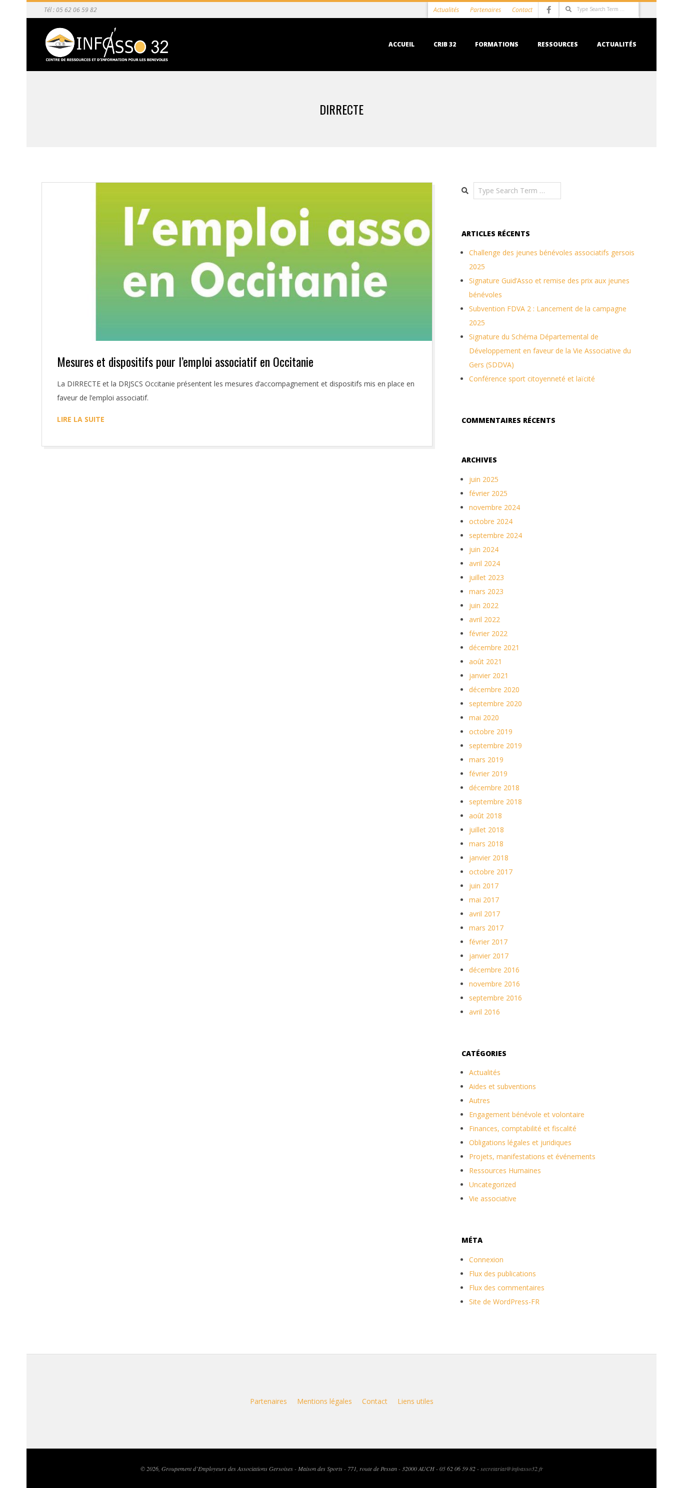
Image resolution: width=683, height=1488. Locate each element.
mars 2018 (486, 843)
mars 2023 (486, 591)
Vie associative (492, 1198)
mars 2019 (486, 759)
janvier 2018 (488, 857)
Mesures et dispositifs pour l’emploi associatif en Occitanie (185, 361)
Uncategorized (492, 1184)
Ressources (558, 44)
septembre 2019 (495, 745)
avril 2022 (484, 619)
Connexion (486, 1259)
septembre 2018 (495, 801)
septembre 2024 (495, 535)
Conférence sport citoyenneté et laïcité (532, 378)
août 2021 (485, 661)
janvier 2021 (488, 675)
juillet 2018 (486, 829)
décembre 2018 (494, 787)
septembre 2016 (495, 998)
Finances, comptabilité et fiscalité (522, 1128)
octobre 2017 (490, 871)
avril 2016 (484, 1012)
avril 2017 (484, 913)
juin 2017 (483, 885)
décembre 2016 (494, 969)
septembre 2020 (495, 703)
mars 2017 (486, 927)
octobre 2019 (490, 731)
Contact (522, 10)
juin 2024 (483, 549)
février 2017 (488, 941)
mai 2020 (484, 717)
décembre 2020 (494, 689)
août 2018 (485, 815)
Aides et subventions (502, 1086)
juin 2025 (483, 479)
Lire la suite (80, 419)
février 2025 (488, 493)
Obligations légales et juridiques (520, 1142)
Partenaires (485, 10)
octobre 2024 (490, 521)
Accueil (401, 44)
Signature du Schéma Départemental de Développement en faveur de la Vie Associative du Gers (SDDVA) (550, 350)
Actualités (446, 10)
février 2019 (488, 773)
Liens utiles (416, 1401)
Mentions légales (324, 1401)
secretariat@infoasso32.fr (511, 1468)
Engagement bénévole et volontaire (526, 1114)
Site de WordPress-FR (504, 1301)
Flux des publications (502, 1273)
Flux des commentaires (506, 1287)
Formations (496, 44)
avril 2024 (484, 563)
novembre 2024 (494, 507)
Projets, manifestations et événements (532, 1156)
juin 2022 (483, 605)
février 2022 (488, 633)
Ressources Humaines (505, 1170)
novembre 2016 (494, 983)
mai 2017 (484, 899)
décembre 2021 (494, 647)
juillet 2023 (486, 577)
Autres (479, 1100)
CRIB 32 (445, 44)
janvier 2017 (488, 955)
